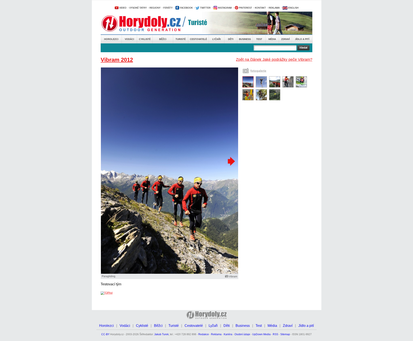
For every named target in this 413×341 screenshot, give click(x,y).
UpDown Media (261, 334)
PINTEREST (245, 7)
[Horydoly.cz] (146, 23)
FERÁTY (168, 7)
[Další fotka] (230, 161)
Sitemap (285, 334)
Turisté (181, 39)
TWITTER (205, 7)
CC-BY (105, 334)
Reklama (216, 334)
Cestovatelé (198, 39)
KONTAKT (260, 7)
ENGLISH (293, 7)
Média (272, 39)
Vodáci (129, 39)
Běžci (162, 39)
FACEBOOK (186, 7)
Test (259, 39)
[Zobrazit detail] (248, 86)
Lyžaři (216, 39)
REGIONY (154, 7)
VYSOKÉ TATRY (138, 7)
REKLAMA (274, 7)
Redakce (203, 334)
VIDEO (122, 7)
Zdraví (285, 39)
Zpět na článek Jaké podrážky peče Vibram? (274, 59)
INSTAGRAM (224, 7)
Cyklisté (145, 39)
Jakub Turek (161, 334)
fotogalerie (258, 70)
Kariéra (228, 334)
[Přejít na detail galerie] (169, 272)
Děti (230, 39)
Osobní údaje (242, 334)
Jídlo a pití (302, 39)
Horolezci (111, 39)
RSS (275, 334)
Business (245, 39)
